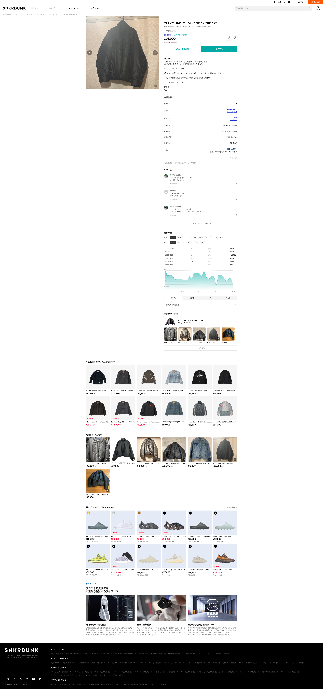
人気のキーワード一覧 (83, 675)
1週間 (192, 298)
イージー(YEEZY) (231, 109)
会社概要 (218, 653)
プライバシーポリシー (206, 653)
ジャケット (233, 120)
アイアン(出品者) (175, 175)
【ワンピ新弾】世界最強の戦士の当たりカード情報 (137, 684)
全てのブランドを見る (116, 675)
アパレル (35, 8)
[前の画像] (89, 52)
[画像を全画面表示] (122, 52)
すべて (173, 237)
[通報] (235, 183)
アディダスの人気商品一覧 (270, 672)
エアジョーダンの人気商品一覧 (207, 672)
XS (179, 242)
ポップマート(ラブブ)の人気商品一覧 (62, 675)
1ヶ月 (210, 298)
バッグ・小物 (94, 8)
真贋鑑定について (68, 663)
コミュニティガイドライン (183, 663)
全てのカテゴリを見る (99, 675)
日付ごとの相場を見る (171, 305)
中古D (215, 237)
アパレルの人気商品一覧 (102, 672)
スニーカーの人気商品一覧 (83, 672)
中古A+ (187, 237)
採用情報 (226, 653)
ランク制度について (82, 663)
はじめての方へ (55, 663)
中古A (194, 237)
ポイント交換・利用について (100, 663)
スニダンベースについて (91, 653)
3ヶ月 (228, 298)
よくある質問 (157, 663)
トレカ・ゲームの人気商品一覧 (122, 672)
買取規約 (233, 663)
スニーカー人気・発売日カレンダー (61, 672)
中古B (201, 237)
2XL (202, 242)
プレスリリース (144, 653)
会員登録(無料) (315, 2)
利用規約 (225, 663)
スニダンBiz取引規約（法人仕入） (249, 663)
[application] (200, 281)
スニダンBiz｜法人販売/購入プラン (125, 653)
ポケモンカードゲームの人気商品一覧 (166, 672)
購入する (219, 49)
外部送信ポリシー (191, 653)
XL (197, 242)
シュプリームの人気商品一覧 (228, 672)
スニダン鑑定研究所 (56, 653)
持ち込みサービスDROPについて (140, 663)
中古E (221, 237)
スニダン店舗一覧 (106, 653)
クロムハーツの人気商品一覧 (290, 672)
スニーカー (53, 8)
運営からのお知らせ (213, 663)
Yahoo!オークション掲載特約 (295, 663)
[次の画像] (155, 52)
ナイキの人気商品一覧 (188, 672)
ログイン (300, 2)
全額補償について (199, 663)
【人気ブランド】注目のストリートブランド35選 (65, 684)
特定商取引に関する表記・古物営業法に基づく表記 (167, 653)
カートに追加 (183, 49)
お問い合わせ (168, 663)
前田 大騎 (173, 190)
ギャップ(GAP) (232, 112)
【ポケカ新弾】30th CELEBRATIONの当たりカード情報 (101, 684)
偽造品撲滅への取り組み (73, 653)
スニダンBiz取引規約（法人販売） (273, 663)
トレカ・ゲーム (73, 8)
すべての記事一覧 (161, 684)
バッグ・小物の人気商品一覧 (143, 672)
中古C (208, 237)
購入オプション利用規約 (119, 663)
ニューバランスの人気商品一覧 (249, 672)
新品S (180, 237)
